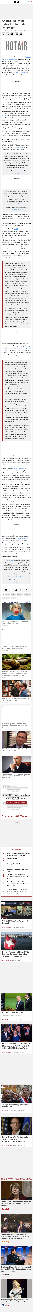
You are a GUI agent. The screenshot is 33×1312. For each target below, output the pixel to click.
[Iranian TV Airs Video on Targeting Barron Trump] (16, 1002)
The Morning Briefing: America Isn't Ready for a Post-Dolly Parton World (14, 1301)
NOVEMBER (6, 598)
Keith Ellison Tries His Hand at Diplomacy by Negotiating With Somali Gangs (18, 876)
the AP (16, 229)
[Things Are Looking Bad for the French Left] (16, 1094)
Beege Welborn (6, 960)
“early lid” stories (20, 72)
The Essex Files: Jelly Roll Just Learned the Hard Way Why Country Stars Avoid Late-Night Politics (16, 1269)
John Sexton (5, 1019)
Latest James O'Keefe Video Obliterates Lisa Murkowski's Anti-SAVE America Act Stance (16, 1204)
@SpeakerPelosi (9, 560)
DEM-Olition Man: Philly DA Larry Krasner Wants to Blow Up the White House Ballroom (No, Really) (15, 1236)
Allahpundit (7, 30)
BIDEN (13, 594)
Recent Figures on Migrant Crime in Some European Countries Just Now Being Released (18, 884)
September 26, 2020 (17, 173)
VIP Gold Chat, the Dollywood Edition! (15, 922)
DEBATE (19, 594)
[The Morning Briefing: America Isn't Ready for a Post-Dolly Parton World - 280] (16, 1288)
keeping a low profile (22, 66)
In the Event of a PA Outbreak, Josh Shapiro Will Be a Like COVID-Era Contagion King (15, 1139)
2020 (7, 594)
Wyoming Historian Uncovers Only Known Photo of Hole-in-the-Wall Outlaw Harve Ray (17, 891)
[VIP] (30, 1)
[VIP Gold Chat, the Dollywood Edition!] (16, 910)
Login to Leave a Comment (16, 803)
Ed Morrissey (6, 927)
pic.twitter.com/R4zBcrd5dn (16, 204)
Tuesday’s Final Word (13, 864)
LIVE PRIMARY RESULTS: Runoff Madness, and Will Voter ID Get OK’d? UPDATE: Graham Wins (16, 1046)
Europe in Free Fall (12, 858)
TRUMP (14, 598)
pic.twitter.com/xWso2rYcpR (16, 576)
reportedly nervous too (19, 468)
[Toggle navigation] (2, 1)
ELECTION (27, 594)
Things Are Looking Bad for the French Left (15, 1105)
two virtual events (17, 147)
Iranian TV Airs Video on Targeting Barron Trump (12, 1014)
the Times (5, 115)
